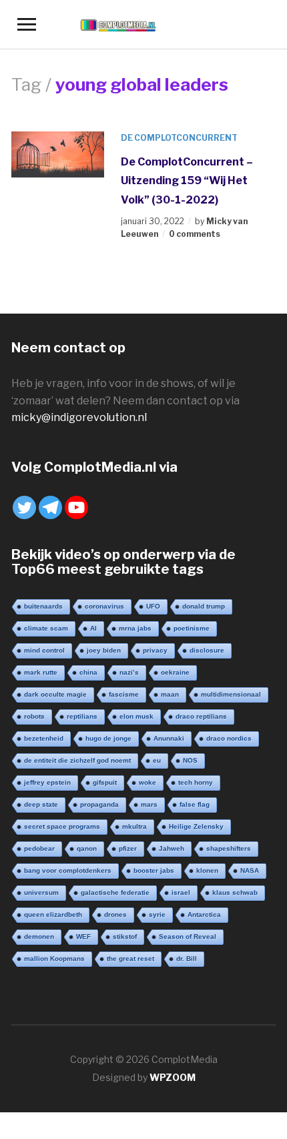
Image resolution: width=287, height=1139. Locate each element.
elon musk (136, 716)
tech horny (195, 782)
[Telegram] (50, 507)
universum (41, 892)
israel (181, 892)
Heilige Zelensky (196, 826)
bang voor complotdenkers (67, 870)
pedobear (39, 848)
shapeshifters (228, 848)
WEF (83, 936)
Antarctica (204, 914)
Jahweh (171, 848)
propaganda (99, 804)
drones (115, 914)
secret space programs (62, 826)
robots (34, 716)
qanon (87, 848)
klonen (207, 870)
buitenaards (43, 606)
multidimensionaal (231, 694)
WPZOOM (173, 1077)
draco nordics (229, 738)
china (88, 672)
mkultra (134, 826)
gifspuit (105, 782)
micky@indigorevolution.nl (79, 417)
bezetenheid (43, 738)
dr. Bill (186, 958)
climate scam (46, 628)
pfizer (128, 848)
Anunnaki (169, 738)
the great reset (130, 958)
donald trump (203, 606)
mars (149, 804)
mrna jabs (135, 628)
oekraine (175, 672)
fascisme (124, 694)
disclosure (207, 650)
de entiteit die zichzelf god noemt (77, 760)
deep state (41, 804)
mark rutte (40, 672)
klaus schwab (235, 892)
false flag (195, 804)
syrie (157, 914)
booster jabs (153, 870)
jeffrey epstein (47, 782)
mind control (44, 650)
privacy (155, 650)
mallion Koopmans (54, 958)
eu (157, 760)
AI (93, 628)
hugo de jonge (108, 738)
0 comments (194, 234)
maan (170, 694)
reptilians (82, 716)
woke (147, 782)
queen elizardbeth (53, 914)
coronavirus (104, 606)
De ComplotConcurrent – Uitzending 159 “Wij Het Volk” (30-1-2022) (187, 180)
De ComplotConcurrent (179, 138)
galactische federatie (115, 892)
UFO (153, 606)
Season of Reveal (187, 936)
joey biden (104, 650)
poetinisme (192, 628)
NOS (190, 760)
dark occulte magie (55, 694)
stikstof (125, 936)
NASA (249, 870)
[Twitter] (24, 507)
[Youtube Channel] (76, 507)
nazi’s (129, 672)
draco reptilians (201, 716)
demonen (39, 936)
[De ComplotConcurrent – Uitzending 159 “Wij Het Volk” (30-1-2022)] (57, 153)
